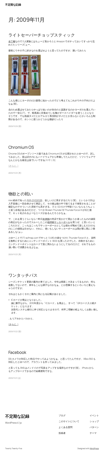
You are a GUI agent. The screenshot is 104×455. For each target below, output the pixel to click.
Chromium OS (21, 147)
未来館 (46, 218)
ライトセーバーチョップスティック (41, 35)
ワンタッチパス (23, 275)
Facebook (17, 352)
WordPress (94, 448)
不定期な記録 (13, 4)
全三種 (11, 41)
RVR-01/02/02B (34, 200)
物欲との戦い (20, 193)
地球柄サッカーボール (58, 222)
